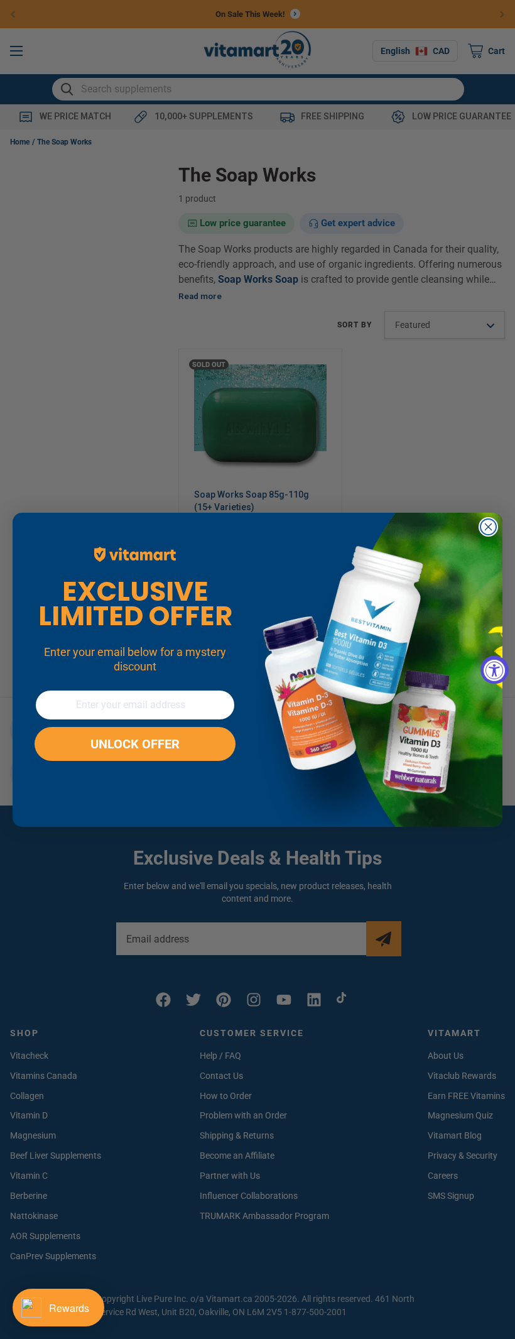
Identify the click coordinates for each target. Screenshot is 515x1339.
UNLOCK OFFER (135, 743)
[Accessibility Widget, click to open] (494, 669)
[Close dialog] (488, 527)
